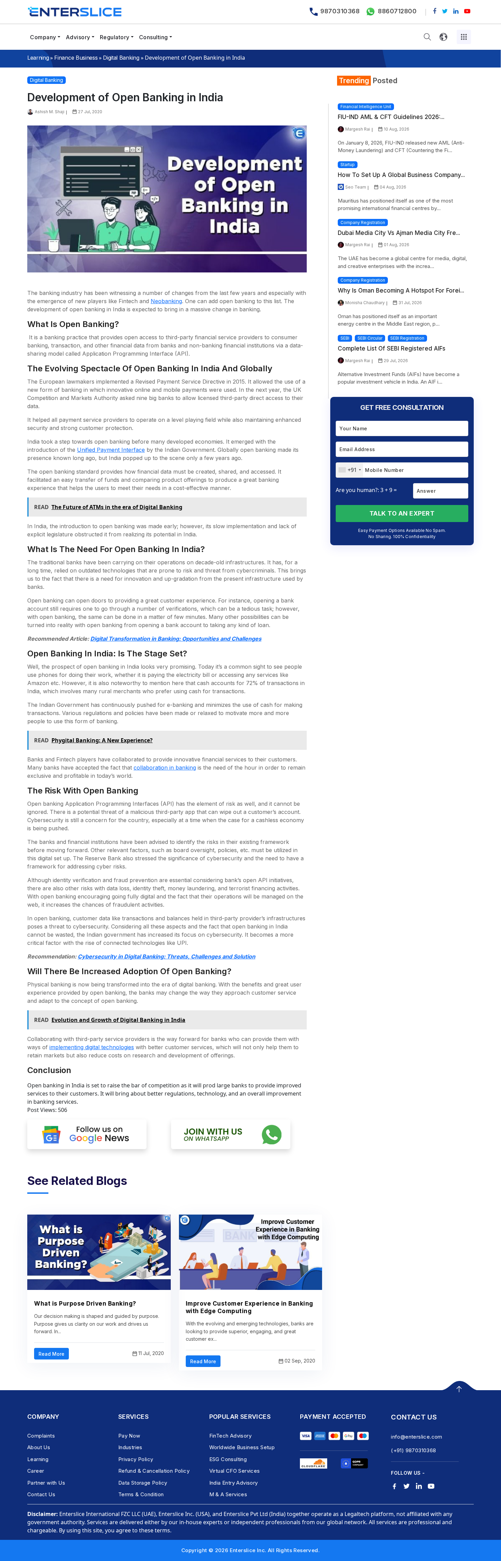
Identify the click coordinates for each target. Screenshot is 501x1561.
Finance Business (75, 57)
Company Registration (362, 222)
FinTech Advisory (230, 1435)
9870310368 (340, 11)
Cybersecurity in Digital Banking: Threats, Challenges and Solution (166, 956)
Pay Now (129, 1435)
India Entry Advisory (233, 1483)
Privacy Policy (135, 1459)
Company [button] (43, 37)
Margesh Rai (357, 129)
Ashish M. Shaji (49, 111)
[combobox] (349, 470)
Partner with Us (46, 1483)
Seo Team (355, 187)
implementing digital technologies (91, 1047)
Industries (130, 1447)
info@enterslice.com (416, 1436)
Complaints (41, 1435)
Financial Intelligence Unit (365, 106)
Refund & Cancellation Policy (153, 1471)
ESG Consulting (228, 1459)
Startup (347, 164)
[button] (427, 37)
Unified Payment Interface (111, 449)
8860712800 (397, 11)
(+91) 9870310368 (413, 1450)
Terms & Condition (141, 1494)
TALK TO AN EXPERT (402, 513)
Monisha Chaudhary (365, 302)
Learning (38, 57)
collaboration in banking (165, 767)
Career (35, 1471)
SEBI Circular (370, 338)
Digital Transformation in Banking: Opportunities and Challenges (175, 638)
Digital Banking (121, 57)
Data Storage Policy (142, 1483)
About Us (38, 1447)
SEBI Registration (407, 338)
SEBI (344, 338)
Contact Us (41, 1494)
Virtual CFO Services (234, 1471)
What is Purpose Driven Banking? (85, 1303)
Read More (51, 1354)
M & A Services (228, 1494)
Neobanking (166, 301)
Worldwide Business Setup (242, 1447)
